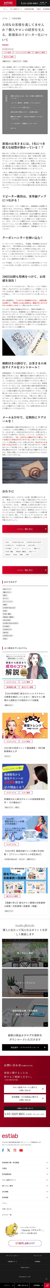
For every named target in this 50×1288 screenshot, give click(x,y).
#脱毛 (27, 555)
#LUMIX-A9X (20, 545)
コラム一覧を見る (25, 529)
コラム (4, 1203)
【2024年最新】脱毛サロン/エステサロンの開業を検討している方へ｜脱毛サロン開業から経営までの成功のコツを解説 (24, 697)
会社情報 (5, 1191)
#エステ (16, 548)
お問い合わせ (7, 1209)
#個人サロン (6, 61)
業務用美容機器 (29, 9)
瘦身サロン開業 (40, 52)
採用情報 (5, 1197)
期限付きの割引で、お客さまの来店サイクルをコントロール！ (27, 118)
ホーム (5, 9)
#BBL (7, 542)
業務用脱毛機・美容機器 (10, 1162)
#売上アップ (17, 61)
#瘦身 (21, 555)
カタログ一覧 (7, 1215)
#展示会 (8, 555)
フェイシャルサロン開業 (23, 52)
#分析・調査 (9, 551)
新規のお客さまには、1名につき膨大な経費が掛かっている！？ (27, 97)
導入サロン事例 (7, 1186)
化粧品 (39, 9)
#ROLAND (31, 545)
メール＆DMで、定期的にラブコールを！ (24, 123)
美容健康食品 (6, 1174)
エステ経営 (7, 52)
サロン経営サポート (16, 9)
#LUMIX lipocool (18, 542)
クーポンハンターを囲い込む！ (21, 107)
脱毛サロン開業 (9, 57)
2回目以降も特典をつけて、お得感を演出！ (25, 112)
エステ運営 (26, 682)
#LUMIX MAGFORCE (34, 542)
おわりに (13, 128)
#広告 (25, 61)
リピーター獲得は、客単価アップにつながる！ (26, 103)
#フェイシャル (26, 548)
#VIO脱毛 (9, 548)
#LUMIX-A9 (9, 545)
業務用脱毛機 (11, 687)
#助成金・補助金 (21, 551)
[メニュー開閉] (47, 1285)
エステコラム (11, 682)
